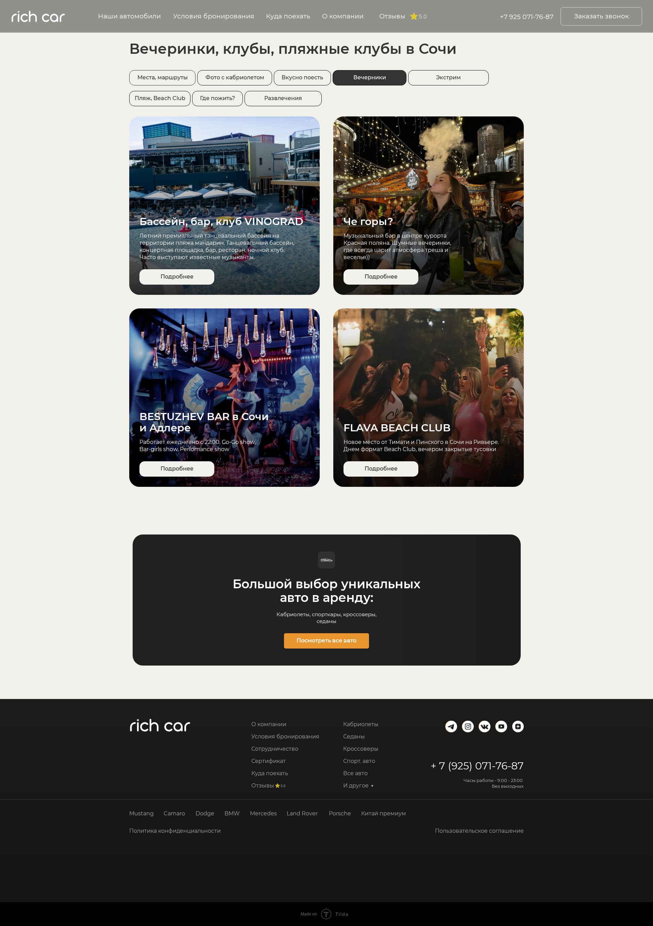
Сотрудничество (274, 749)
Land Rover (302, 813)
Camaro (174, 813)
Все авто (355, 773)
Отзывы (392, 16)
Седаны (354, 736)
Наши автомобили (129, 16)
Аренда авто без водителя (380, 847)
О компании (343, 16)
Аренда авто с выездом (376, 798)
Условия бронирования (213, 16)
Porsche (340, 813)
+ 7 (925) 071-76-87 (477, 766)
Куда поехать (288, 16)
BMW (232, 813)
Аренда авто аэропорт (375, 822)
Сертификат (268, 761)
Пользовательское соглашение (479, 831)
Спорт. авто (359, 761)
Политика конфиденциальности (175, 831)
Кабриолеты (361, 724)
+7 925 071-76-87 (526, 17)
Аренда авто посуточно (376, 834)
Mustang (141, 813)
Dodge (205, 813)
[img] (159, 725)
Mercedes (263, 813)
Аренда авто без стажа (375, 810)
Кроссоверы (361, 749)
